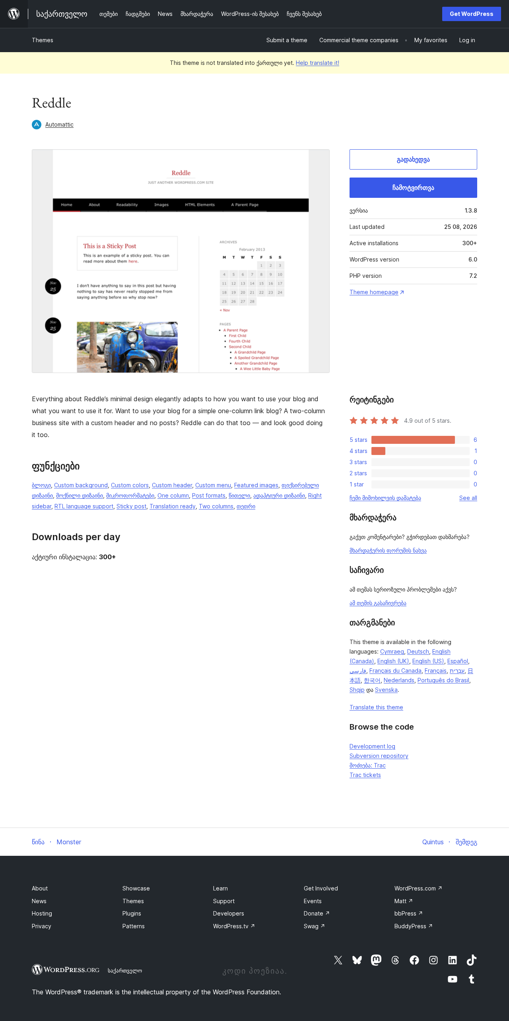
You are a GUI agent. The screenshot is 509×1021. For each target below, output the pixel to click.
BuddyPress (413, 926)
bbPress (408, 913)
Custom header (172, 485)
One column (173, 495)
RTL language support (83, 506)
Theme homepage (374, 292)
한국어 (372, 680)
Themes (42, 40)
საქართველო (125, 970)
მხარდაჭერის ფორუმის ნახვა (388, 550)
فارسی (358, 670)
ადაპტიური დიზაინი (279, 495)
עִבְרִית (457, 670)
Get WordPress (471, 13)
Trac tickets (365, 774)
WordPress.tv (234, 926)
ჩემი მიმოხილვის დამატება (385, 497)
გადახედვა (413, 159)
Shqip (357, 689)
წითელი (239, 495)
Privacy (41, 926)
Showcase (136, 888)
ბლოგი (41, 485)
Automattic (59, 124)
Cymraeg (392, 651)
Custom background (81, 485)
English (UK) (393, 661)
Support (224, 901)
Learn (220, 888)
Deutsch (418, 651)
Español (457, 661)
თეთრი (246, 506)
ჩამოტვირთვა (413, 187)
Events (313, 901)
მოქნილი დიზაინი (79, 495)
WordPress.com (418, 888)
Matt (403, 901)
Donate (317, 913)
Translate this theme (376, 707)
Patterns (133, 926)
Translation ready (173, 506)
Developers (228, 913)
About (40, 888)
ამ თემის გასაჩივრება (378, 602)
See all (468, 497)
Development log (372, 746)
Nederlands (399, 680)
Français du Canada (395, 670)
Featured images (256, 485)
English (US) (428, 661)
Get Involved (321, 888)
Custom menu (213, 485)
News (39, 901)
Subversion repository (379, 755)
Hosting (42, 913)
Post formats (208, 495)
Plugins (131, 913)
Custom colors (130, 485)
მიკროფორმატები (130, 495)
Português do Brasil (443, 680)
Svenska (386, 689)
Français (436, 670)
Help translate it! (317, 62)
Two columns (216, 506)
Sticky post (131, 506)
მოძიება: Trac (368, 765)
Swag (314, 926)
